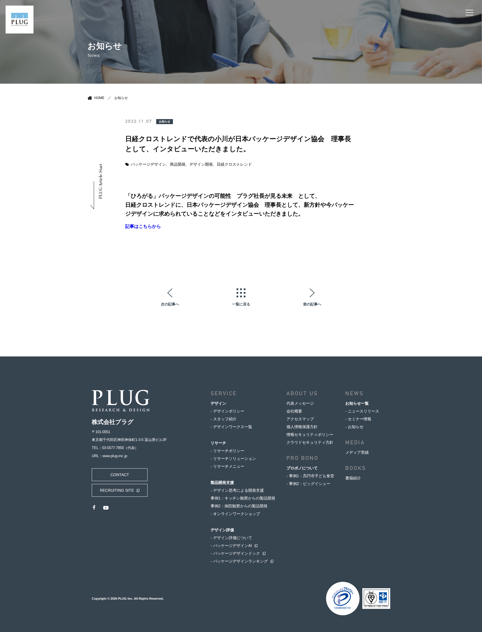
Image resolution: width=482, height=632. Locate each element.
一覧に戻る (241, 304)
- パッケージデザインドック (235, 553)
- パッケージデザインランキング (239, 561)
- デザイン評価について (231, 537)
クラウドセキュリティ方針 (309, 442)
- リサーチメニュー (227, 466)
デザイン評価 (222, 530)
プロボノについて (302, 468)
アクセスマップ (300, 419)
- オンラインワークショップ (235, 514)
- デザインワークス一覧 (231, 426)
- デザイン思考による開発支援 (237, 490)
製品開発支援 (222, 482)
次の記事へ (170, 304)
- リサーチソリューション (233, 458)
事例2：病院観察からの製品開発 (239, 506)
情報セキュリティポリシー (309, 434)
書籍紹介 (353, 478)
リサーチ (218, 443)
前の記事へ (312, 304)
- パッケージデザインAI (231, 545)
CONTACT (119, 474)
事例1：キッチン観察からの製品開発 (243, 498)
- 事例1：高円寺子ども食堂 (310, 476)
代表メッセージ (300, 403)
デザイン (218, 403)
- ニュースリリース (362, 411)
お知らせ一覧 (357, 403)
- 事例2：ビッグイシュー (308, 483)
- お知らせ (354, 426)
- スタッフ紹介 (224, 419)
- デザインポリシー (227, 411)
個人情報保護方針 (302, 426)
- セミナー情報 (358, 419)
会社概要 (294, 411)
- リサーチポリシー (227, 450)
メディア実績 (357, 452)
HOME (99, 98)
